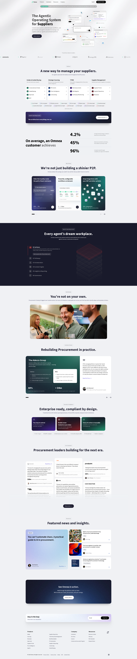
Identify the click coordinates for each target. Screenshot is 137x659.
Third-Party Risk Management (55, 636)
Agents (28, 648)
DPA (62, 654)
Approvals (29, 641)
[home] (34, 2)
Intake (28, 634)
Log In (93, 2)
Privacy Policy (46, 654)
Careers (73, 639)
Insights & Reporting (53, 643)
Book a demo (37, 36)
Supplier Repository (53, 634)
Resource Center (92, 634)
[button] (42, 2)
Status (58, 654)
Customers (73, 634)
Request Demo (92, 641)
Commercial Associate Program (78, 641)
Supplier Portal (30, 643)
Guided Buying (52, 648)
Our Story (73, 636)
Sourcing (29, 636)
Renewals (29, 639)
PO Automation (52, 641)
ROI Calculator (92, 639)
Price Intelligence (31, 646)
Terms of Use (53, 654)
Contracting (51, 646)
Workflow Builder (53, 639)
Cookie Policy (67, 654)
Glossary (90, 636)
